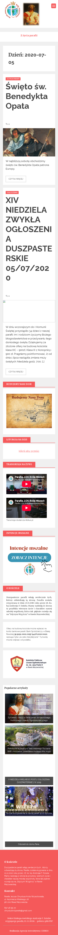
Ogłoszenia (12, 192)
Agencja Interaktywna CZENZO (34, 931)
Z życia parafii (13, 79)
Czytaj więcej (15, 179)
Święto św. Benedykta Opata (27, 96)
